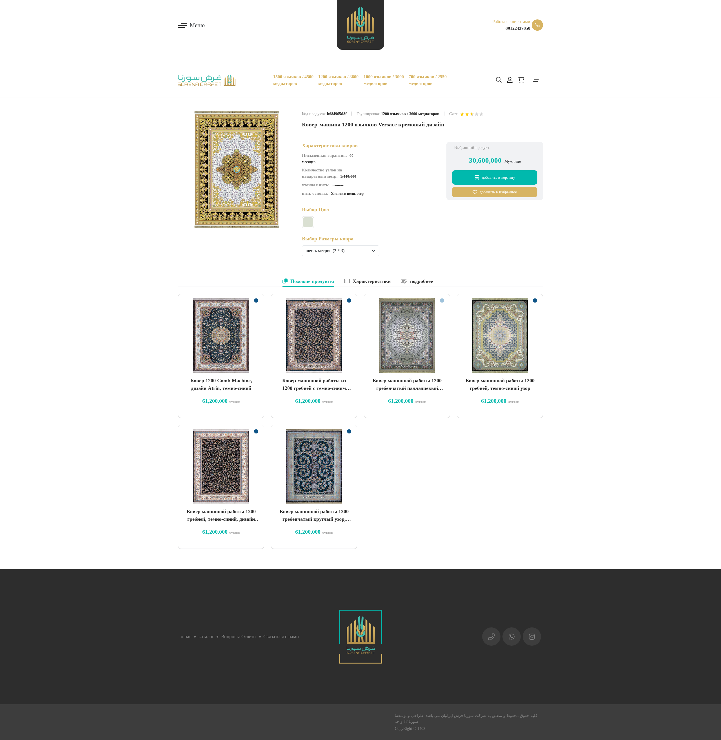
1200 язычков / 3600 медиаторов (338, 80)
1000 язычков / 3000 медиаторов (384, 80)
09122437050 (518, 28)
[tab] (308, 281)
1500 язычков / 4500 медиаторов (293, 80)
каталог (206, 636)
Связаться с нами (281, 636)
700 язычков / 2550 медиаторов (428, 80)
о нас (186, 636)
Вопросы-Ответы (238, 636)
